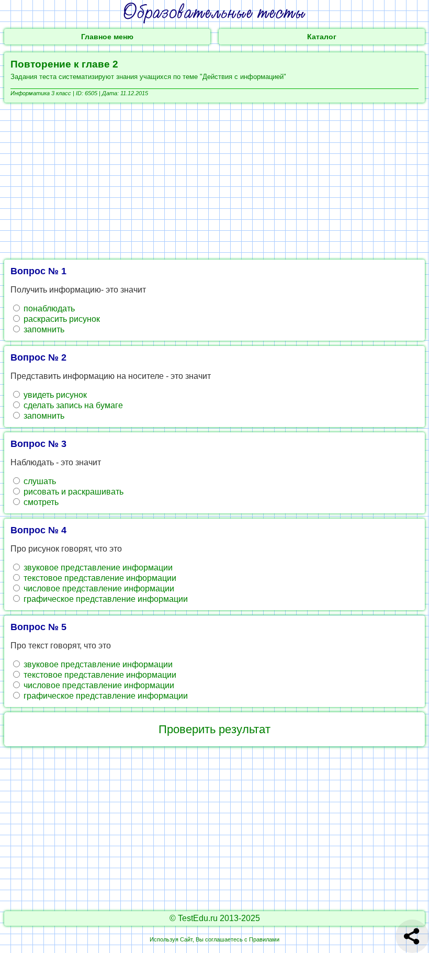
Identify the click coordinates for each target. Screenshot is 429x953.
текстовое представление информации (98, 578)
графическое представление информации (104, 599)
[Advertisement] (214, 181)
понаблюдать (48, 308)
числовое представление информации (97, 588)
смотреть (40, 502)
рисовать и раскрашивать (72, 491)
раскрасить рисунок (60, 319)
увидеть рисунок (54, 394)
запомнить (42, 329)
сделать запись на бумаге (72, 405)
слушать (38, 481)
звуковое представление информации (97, 567)
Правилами (264, 939)
